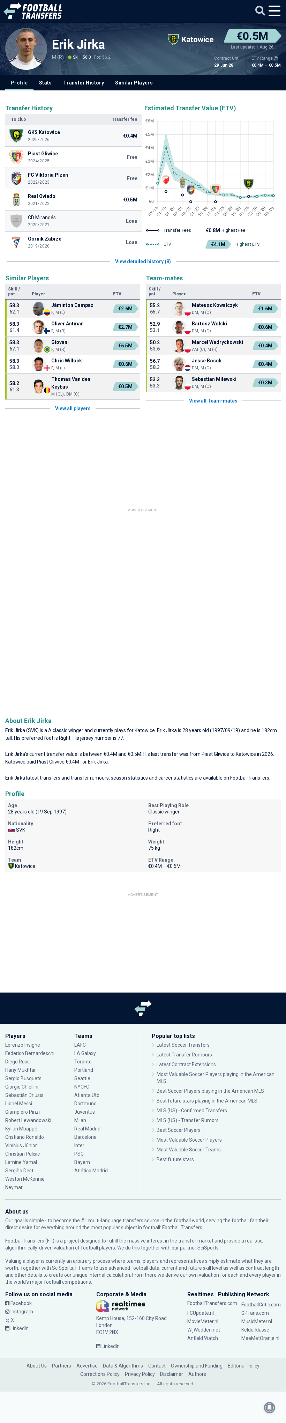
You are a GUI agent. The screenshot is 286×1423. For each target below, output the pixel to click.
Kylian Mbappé (21, 1128)
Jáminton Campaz (72, 305)
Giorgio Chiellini (21, 1087)
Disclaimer (171, 1374)
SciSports (208, 1248)
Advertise (87, 1366)
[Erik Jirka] (26, 49)
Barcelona (85, 1137)
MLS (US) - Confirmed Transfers (192, 1110)
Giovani (60, 342)
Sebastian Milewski (214, 379)
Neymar (14, 1187)
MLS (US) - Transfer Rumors (188, 1120)
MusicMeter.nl (256, 1321)
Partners (61, 1366)
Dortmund (85, 1103)
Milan (80, 1120)
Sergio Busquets (23, 1078)
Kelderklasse (255, 1330)
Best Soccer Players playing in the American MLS (210, 1091)
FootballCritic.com (261, 1304)
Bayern (82, 1162)
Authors (197, 1374)
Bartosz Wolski (209, 323)
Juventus (84, 1112)
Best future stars (175, 1159)
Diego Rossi (18, 1061)
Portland (83, 1070)
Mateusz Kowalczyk (215, 305)
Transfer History (83, 83)
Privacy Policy (140, 1374)
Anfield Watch (202, 1338)
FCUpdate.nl (200, 1313)
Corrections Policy (100, 1374)
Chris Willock (66, 360)
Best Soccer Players (179, 1130)
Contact (157, 1366)
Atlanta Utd (86, 1095)
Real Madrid (87, 1128)
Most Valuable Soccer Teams (189, 1149)
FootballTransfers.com (212, 1303)
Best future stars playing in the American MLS (207, 1101)
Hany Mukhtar (20, 1070)
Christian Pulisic (22, 1154)
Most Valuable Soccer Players (189, 1140)
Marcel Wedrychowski (217, 342)
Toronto (83, 1061)
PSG (79, 1154)
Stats (45, 83)
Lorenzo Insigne (22, 1045)
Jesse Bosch (206, 360)
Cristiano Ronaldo (24, 1137)
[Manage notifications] (269, 1407)
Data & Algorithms (123, 1366)
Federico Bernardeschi (29, 1053)
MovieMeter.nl (202, 1321)
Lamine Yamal (21, 1162)
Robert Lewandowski (28, 1120)
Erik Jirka (78, 44)
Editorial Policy (243, 1366)
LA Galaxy (85, 1053)
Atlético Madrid (91, 1170)
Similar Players (134, 83)
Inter (79, 1145)
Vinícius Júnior (21, 1145)
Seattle (82, 1078)
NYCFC (81, 1087)
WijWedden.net (203, 1330)
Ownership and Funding (197, 1366)
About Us (37, 1366)
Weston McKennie (25, 1179)
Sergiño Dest (19, 1170)
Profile (19, 83)
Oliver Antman (67, 323)
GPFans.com (255, 1313)
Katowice (145, 730)
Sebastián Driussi (24, 1095)
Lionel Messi (19, 1103)
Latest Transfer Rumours (184, 1054)
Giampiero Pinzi (22, 1112)
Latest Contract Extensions (186, 1064)
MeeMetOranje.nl (260, 1338)
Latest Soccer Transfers (183, 1045)
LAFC (80, 1045)
